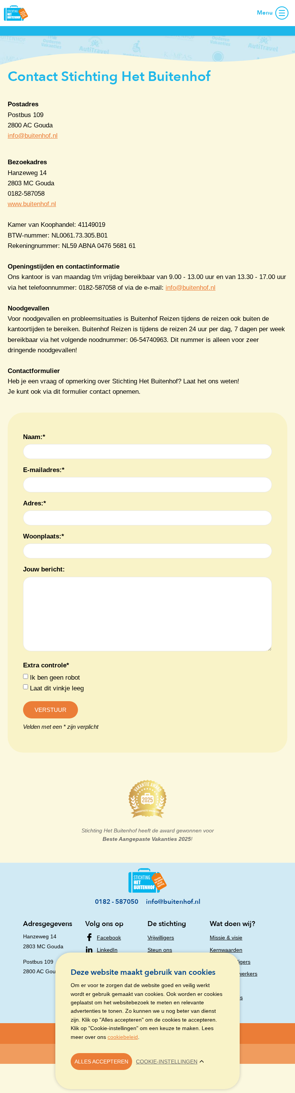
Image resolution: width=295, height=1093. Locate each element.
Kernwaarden (226, 950)
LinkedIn (107, 950)
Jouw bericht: (44, 569)
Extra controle (46, 665)
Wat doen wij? (232, 924)
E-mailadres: (44, 470)
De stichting (167, 924)
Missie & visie (226, 937)
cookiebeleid (123, 1037)
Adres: (34, 503)
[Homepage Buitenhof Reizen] (16, 12)
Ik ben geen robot (55, 677)
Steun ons (160, 950)
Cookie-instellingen (166, 1061)
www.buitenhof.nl (32, 204)
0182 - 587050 (116, 901)
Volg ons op (104, 924)
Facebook (109, 937)
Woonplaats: (43, 536)
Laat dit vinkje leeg (57, 688)
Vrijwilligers (161, 937)
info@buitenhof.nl (33, 135)
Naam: (34, 437)
